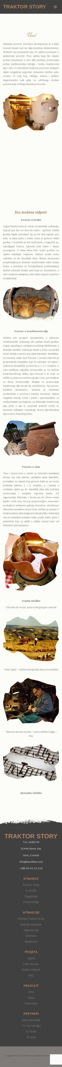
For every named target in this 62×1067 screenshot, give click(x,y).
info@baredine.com (31, 862)
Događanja (31, 896)
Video (31, 998)
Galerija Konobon (31, 924)
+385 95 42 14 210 (31, 868)
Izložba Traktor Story (31, 919)
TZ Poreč (31, 1031)
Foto (31, 992)
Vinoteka (31, 936)
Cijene (31, 958)
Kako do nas (31, 964)
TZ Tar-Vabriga (31, 1026)
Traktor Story (24, 6)
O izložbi (31, 891)
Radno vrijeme (31, 970)
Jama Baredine (31, 1020)
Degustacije (31, 930)
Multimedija (31, 902)
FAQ (31, 975)
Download (31, 1003)
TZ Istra (31, 1037)
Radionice (31, 942)
